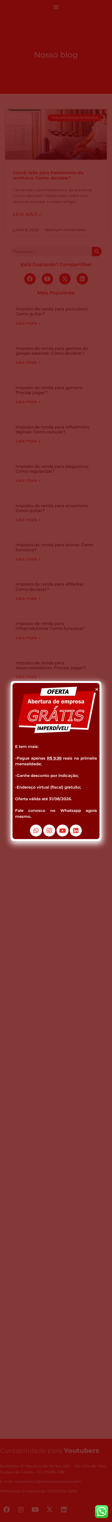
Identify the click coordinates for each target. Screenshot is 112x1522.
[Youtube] (63, 830)
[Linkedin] (76, 830)
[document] (56, 761)
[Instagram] (49, 830)
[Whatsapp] (36, 830)
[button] (97, 689)
